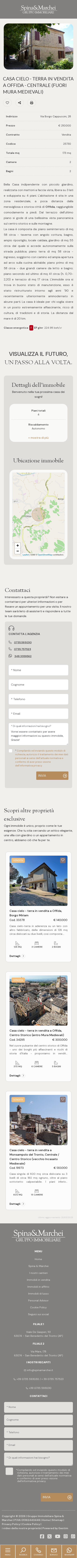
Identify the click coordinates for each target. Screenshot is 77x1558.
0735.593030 (23, 642)
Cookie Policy (31, 1524)
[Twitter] (49, 1536)
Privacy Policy (11, 1524)
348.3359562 (23, 656)
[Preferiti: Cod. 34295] (63, 980)
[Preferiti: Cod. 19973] (63, 1099)
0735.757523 (22, 649)
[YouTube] (57, 1536)
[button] (38, 438)
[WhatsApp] (73, 1536)
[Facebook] (42, 1536)
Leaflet (26, 554)
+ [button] (17, 545)
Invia (42, 776)
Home (46, 1520)
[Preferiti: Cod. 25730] (7, 103)
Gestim (63, 1528)
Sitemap (57, 1520)
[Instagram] (66, 1536)
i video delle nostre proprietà (21, 1528)
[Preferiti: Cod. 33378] (63, 860)
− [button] (17, 551)
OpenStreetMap (45, 554)
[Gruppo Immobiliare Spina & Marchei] (38, 9)
